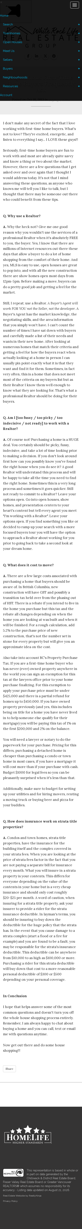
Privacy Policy (10, 1201)
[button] (9, 1068)
